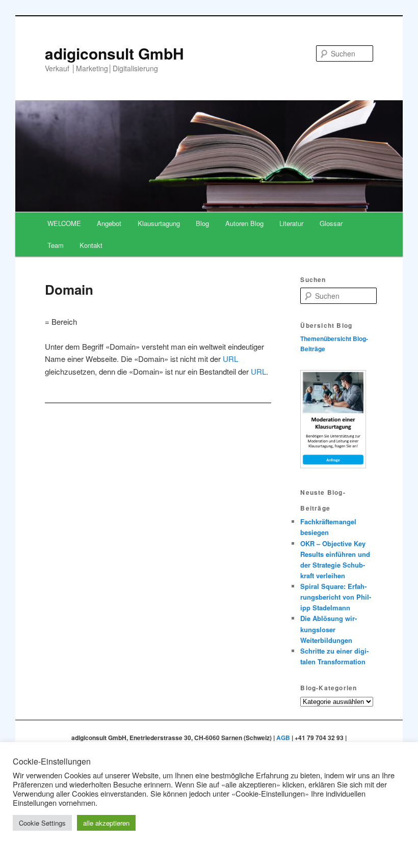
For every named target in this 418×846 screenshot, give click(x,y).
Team (55, 245)
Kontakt (91, 245)
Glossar (331, 223)
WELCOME (64, 223)
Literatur (291, 223)
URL (230, 358)
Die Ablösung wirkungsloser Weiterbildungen (328, 628)
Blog (202, 223)
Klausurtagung (159, 223)
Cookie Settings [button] (42, 823)
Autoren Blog (244, 223)
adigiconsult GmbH (114, 53)
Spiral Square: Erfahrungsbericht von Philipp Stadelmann (335, 596)
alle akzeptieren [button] (106, 823)
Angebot (109, 223)
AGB (283, 737)
